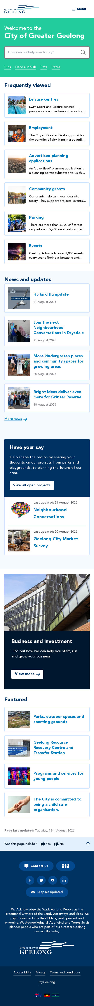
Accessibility (22, 972)
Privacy (40, 972)
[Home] (47, 947)
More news (13, 419)
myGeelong (47, 982)
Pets (43, 67)
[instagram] (41, 880)
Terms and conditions (65, 972)
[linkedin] (64, 880)
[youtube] (52, 880)
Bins (7, 67)
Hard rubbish (25, 67)
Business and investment (41, 641)
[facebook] (30, 880)
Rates (56, 67)
